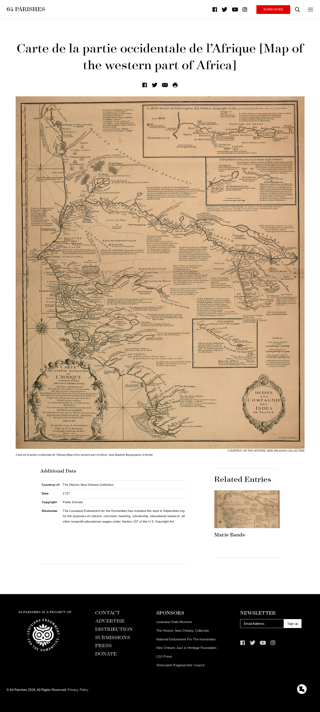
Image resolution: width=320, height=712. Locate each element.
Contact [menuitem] (107, 612)
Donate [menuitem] (106, 654)
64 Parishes (26, 9)
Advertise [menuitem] (110, 621)
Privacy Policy (77, 690)
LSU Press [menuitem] (164, 656)
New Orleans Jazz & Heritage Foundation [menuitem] (186, 648)
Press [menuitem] (103, 645)
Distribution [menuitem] (114, 629)
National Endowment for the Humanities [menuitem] (186, 639)
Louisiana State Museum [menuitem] (174, 622)
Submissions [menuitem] (112, 637)
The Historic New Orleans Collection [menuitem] (182, 630)
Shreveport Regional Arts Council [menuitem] (180, 665)
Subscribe (273, 9)
